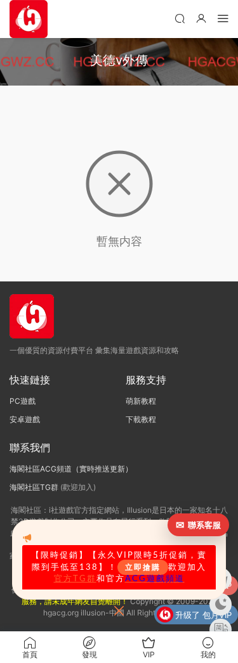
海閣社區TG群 (34, 487)
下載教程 (141, 419)
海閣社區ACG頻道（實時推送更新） (71, 468)
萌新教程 (141, 401)
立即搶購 (143, 567)
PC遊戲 (23, 401)
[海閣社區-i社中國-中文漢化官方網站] (29, 19)
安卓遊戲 (25, 419)
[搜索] (179, 18)
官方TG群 (75, 578)
